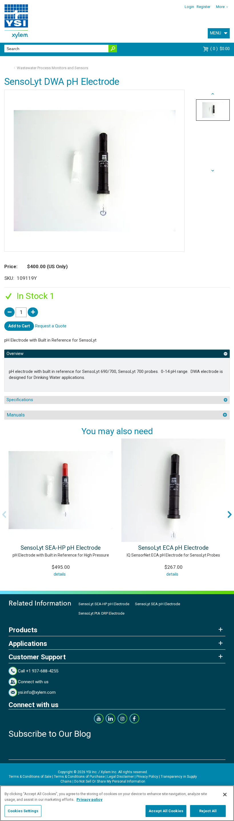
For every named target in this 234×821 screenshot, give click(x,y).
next (213, 94)
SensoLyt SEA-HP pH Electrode (61, 547)
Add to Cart (19, 326)
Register (203, 7)
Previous (4, 514)
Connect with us (33, 681)
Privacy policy (89, 799)
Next (229, 514)
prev (213, 171)
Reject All (208, 811)
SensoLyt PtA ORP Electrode (101, 613)
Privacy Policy (147, 777)
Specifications (20, 399)
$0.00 (221, 48)
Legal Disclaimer (120, 777)
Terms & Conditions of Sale (30, 777)
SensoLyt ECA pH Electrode (173, 547)
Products (23, 630)
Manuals (16, 415)
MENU (215, 33)
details (60, 574)
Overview (15, 353)
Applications (28, 644)
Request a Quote (50, 325)
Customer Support (37, 657)
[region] (117, 803)
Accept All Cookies (166, 811)
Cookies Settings (23, 811)
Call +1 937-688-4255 (38, 671)
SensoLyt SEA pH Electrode (157, 604)
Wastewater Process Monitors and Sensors (52, 68)
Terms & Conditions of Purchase (79, 777)
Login (189, 7)
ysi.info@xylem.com (37, 692)
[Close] (225, 794)
